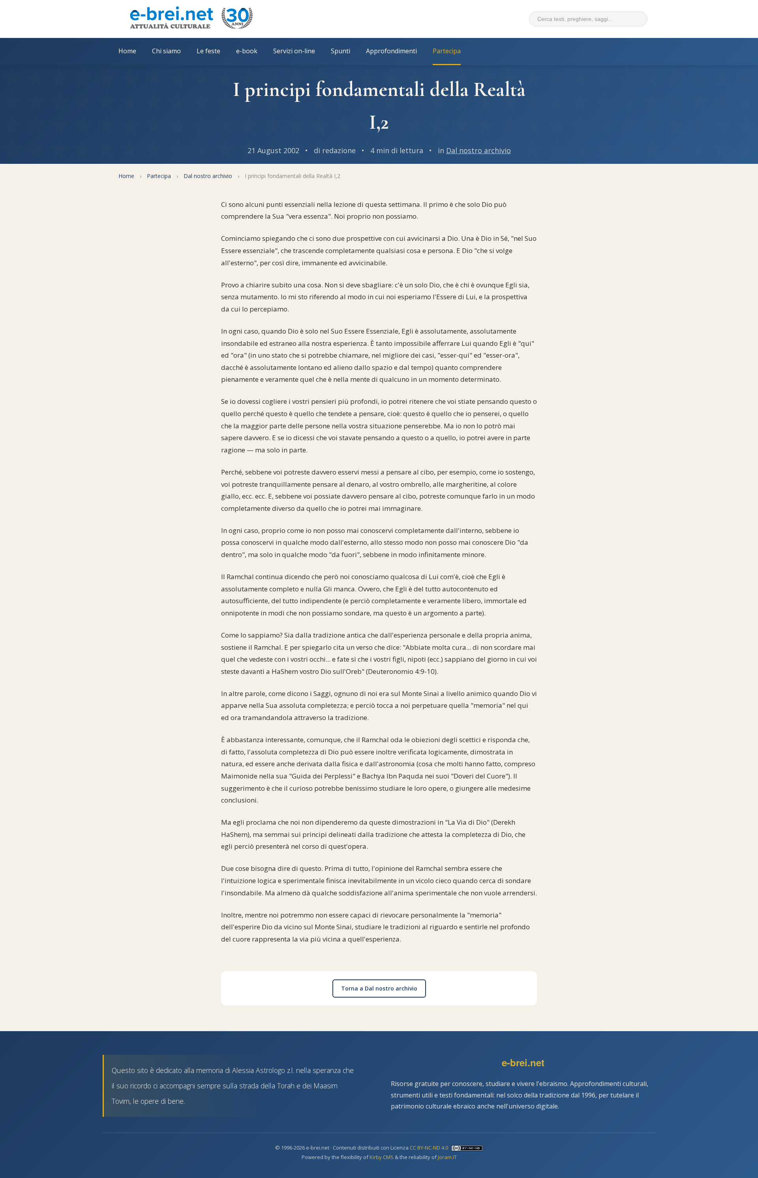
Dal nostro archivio (478, 150)
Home (127, 51)
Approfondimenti (391, 51)
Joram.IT (447, 1157)
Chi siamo (166, 51)
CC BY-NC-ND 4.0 (429, 1147)
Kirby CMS (382, 1157)
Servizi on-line (294, 51)
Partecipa (447, 51)
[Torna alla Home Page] (191, 19)
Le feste (208, 51)
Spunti (340, 51)
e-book (246, 51)
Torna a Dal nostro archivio (379, 988)
